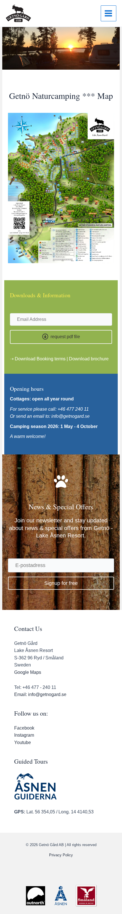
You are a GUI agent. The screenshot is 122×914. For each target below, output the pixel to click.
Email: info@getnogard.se (40, 694)
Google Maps (27, 672)
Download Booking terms (40, 358)
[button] (61, 337)
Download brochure (89, 358)
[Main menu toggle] (108, 13)
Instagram (24, 735)
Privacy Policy (61, 855)
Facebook (24, 728)
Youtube (22, 742)
